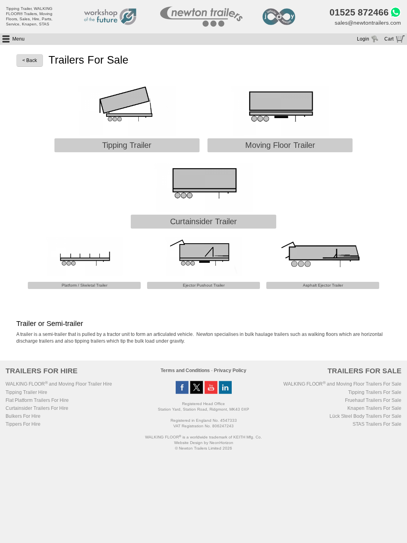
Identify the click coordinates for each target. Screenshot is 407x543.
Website (188, 442)
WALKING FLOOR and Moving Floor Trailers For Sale (342, 384)
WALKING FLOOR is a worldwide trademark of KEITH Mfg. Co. (203, 437)
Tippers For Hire (23, 424)
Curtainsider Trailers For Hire (37, 408)
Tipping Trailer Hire (26, 392)
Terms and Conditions (185, 370)
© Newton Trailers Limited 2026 (203, 448)
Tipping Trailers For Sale (374, 392)
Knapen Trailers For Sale (374, 408)
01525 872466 (359, 12)
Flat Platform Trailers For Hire (37, 400)
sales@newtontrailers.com (368, 22)
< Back (29, 60)
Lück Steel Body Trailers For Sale (365, 416)
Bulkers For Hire (23, 416)
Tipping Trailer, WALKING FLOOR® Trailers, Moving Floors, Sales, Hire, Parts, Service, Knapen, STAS (29, 16)
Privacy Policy (230, 370)
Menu (18, 39)
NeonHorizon (221, 442)
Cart (388, 39)
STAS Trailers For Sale (377, 424)
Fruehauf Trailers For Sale (373, 400)
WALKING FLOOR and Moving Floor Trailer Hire (59, 384)
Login (363, 39)
